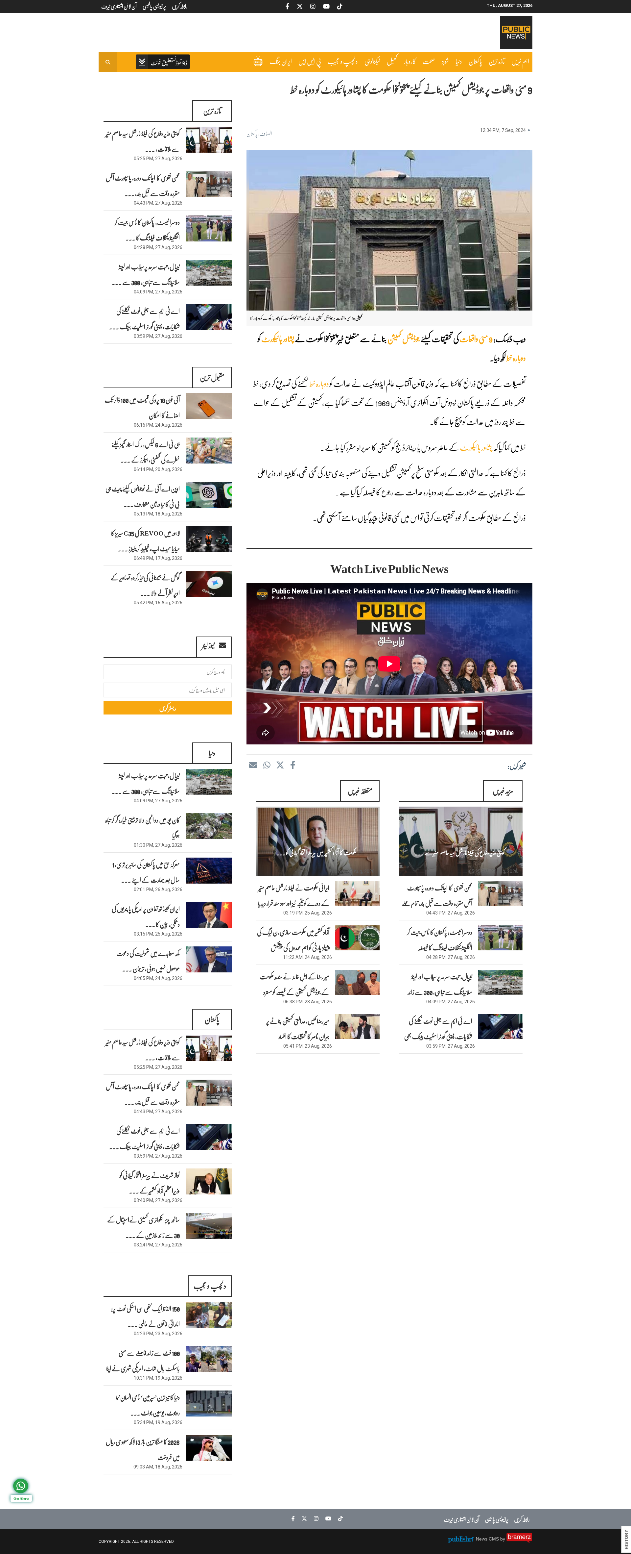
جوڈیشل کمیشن (403, 338)
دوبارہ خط (516, 357)
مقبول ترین (212, 377)
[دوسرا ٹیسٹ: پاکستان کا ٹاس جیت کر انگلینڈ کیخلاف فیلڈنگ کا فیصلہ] (209, 228)
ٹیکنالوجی (372, 61)
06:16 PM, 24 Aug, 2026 (158, 425)
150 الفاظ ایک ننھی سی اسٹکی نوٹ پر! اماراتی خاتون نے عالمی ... (145, 1316)
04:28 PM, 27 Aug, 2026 (450, 957)
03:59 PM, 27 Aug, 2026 (450, 1046)
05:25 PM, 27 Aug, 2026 (493, 871)
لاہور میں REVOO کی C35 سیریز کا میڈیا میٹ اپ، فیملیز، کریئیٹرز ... (145, 540)
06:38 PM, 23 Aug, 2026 (307, 1001)
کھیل (392, 61)
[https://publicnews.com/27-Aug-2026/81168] (461, 841)
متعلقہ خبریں (360, 790)
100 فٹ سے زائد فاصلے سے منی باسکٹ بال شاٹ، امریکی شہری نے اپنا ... (143, 1368)
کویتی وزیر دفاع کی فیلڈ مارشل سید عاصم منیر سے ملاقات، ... (142, 141)
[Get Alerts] (20, 1486)
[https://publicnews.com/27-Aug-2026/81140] (318, 841)
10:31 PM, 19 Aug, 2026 (158, 1378)
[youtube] (326, 1518)
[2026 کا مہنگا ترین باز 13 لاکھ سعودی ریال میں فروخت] (209, 1448)
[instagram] (314, 1518)
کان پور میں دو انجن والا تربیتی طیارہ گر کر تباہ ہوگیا (142, 827)
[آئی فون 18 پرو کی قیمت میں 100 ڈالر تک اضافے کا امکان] (209, 406)
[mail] (253, 765)
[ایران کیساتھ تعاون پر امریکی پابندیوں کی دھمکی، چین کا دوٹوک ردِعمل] (209, 915)
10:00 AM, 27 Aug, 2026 (350, 871)
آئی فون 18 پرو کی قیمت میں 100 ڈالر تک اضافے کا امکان (142, 407)
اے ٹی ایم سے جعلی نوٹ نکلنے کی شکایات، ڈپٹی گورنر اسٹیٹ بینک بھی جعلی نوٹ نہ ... (438, 1036)
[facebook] (292, 765)
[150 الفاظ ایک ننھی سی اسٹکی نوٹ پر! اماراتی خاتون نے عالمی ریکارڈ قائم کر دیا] (209, 1315)
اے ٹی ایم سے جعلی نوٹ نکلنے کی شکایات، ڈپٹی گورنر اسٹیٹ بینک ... (144, 318)
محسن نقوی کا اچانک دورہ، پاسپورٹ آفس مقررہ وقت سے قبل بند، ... (143, 185)
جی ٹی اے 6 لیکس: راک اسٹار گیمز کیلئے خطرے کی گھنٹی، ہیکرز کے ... (145, 452)
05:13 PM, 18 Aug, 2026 (158, 513)
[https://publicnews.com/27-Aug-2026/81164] (500, 1026)
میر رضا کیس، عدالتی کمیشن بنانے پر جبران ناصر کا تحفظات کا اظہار (297, 1028)
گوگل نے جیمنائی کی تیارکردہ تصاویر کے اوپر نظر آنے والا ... (145, 585)
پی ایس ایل (309, 61)
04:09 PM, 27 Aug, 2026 (450, 1001)
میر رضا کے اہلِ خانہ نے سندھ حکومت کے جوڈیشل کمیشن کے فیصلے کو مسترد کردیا (294, 992)
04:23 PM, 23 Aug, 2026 (158, 1333)
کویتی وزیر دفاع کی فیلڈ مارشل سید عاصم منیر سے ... (460, 852)
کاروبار (410, 61)
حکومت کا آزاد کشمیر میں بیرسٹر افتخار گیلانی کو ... (316, 852)
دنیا (459, 61)
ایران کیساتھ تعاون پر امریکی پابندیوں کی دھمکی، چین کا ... (146, 916)
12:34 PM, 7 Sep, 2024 (503, 130)
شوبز (445, 61)
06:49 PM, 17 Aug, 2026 (158, 558)
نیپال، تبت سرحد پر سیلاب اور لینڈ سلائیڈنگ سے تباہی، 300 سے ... (146, 274)
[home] (163, 62)
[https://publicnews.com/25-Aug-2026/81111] (357, 893)
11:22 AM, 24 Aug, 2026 (307, 957)
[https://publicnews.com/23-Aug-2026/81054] (357, 982)
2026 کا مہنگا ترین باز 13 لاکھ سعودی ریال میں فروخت (143, 1449)
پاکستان (475, 61)
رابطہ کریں (522, 1519)
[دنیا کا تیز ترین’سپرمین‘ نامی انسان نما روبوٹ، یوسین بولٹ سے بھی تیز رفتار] (209, 1403)
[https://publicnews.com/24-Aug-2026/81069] (357, 937)
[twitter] (280, 765)
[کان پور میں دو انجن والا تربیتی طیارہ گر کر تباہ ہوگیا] (209, 826)
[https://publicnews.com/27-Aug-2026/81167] (500, 893)
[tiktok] (338, 1518)
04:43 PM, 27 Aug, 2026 (450, 912)
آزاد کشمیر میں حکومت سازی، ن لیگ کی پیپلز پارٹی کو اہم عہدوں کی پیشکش (293, 939)
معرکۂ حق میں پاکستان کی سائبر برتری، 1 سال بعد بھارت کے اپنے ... (146, 872)
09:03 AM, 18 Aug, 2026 (157, 1466)
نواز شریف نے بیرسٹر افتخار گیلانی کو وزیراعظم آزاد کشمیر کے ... (150, 1182)
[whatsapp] (266, 765)
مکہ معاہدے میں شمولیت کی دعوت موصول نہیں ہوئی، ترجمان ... (148, 960)
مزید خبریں (503, 790)
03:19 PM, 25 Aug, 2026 (307, 912)
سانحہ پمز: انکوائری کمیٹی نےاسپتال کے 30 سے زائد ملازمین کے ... (143, 1227)
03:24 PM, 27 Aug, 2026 (158, 1244)
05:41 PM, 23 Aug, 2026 (307, 1046)
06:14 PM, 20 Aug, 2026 (158, 469)
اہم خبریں (520, 61)
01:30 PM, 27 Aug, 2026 (158, 845)
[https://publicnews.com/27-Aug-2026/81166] (500, 937)
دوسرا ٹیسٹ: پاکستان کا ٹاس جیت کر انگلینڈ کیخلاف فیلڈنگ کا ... (147, 229)
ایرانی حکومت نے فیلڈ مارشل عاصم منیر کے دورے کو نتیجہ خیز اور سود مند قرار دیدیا (293, 895)
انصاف (266, 133)
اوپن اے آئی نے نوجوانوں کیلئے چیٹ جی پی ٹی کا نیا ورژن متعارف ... (142, 496)
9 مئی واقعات (476, 338)
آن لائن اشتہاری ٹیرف (461, 1519)
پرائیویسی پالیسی (496, 1519)
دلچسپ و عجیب (343, 61)
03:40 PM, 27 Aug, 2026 (158, 1200)
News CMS (488, 1538)
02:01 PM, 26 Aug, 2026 (158, 889)
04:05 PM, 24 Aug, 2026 (158, 978)
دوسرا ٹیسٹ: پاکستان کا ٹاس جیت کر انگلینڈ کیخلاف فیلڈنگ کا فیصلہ (439, 939)
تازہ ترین (497, 61)
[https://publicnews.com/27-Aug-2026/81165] (500, 982)
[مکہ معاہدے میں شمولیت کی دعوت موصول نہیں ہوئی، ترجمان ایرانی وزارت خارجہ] (209, 959)
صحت (429, 61)
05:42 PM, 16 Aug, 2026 (158, 602)
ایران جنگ (280, 61)
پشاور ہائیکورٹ (277, 338)
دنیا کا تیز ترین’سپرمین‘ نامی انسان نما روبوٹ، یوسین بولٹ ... (148, 1405)
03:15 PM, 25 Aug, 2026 (158, 934)
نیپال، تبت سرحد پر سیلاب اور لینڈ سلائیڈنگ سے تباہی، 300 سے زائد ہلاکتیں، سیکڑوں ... (440, 992)
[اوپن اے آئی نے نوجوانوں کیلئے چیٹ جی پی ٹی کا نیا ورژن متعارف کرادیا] (209, 495)
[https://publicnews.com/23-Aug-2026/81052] (357, 1026)
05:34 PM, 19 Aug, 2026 (158, 1422)
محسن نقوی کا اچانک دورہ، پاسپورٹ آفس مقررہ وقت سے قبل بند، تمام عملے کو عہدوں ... (437, 903)
